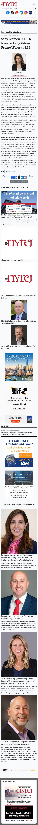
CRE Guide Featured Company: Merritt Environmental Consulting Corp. (18, 743)
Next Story (23, 181)
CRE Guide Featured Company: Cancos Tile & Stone (18, 296)
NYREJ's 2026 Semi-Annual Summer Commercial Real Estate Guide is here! (16, 216)
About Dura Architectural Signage (14, 260)
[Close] (34, 781)
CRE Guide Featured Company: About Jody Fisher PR (18, 347)
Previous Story (15, 181)
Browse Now (15, 421)
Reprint (32, 176)
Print (5, 176)
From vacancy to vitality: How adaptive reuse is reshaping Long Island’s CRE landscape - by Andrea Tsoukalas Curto (18, 558)
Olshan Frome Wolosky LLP (19, 75)
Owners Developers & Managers (10, 430)
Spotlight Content (10, 171)
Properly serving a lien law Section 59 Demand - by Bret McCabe (17, 617)
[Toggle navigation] (33, 3)
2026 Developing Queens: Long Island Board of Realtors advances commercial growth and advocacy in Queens (18, 681)
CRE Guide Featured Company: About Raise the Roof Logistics (18, 322)
